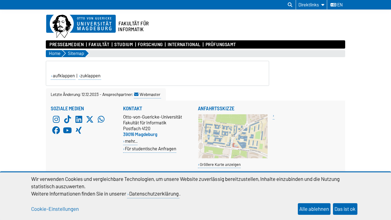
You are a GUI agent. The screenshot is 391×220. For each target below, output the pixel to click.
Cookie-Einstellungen (55, 209)
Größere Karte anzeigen (220, 164)
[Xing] (78, 130)
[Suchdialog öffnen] (290, 5)
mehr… (131, 141)
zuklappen (90, 75)
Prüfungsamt (221, 44)
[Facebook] (56, 130)
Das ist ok (345, 209)
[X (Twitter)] (89, 119)
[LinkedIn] (78, 119)
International (184, 44)
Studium (123, 44)
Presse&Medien (66, 44)
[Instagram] (56, 119)
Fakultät (99, 44)
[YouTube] (67, 130)
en (339, 5)
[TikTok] (67, 119)
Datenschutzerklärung (154, 193)
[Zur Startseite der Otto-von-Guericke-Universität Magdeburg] (81, 26)
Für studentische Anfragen (150, 148)
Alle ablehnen (314, 209)
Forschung (150, 44)
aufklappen (64, 75)
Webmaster (150, 94)
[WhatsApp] (101, 119)
